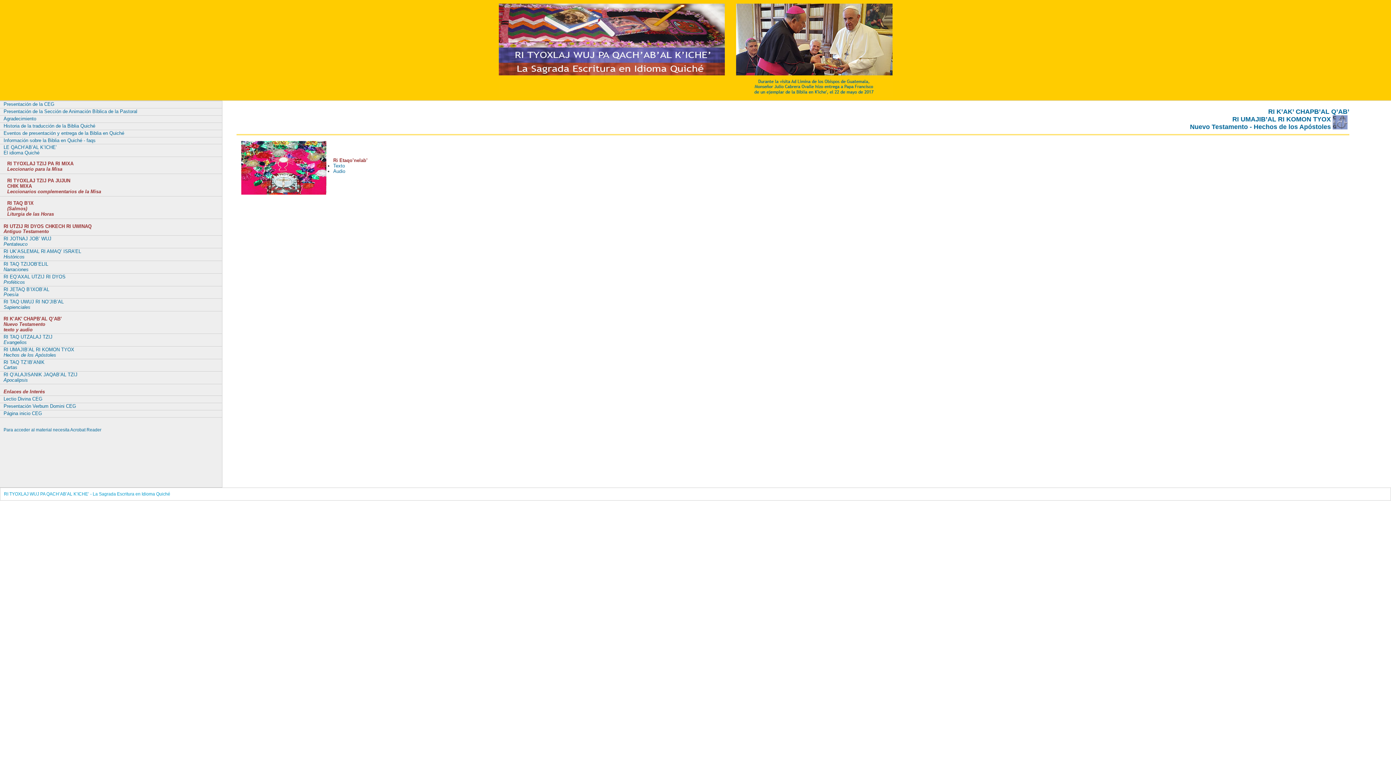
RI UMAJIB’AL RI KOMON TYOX (39, 352)
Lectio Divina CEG (23, 399)
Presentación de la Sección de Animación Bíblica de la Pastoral (70, 111)
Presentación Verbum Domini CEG (40, 406)
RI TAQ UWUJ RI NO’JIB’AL (34, 304)
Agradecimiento (20, 118)
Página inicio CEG (23, 413)
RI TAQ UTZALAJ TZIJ (28, 339)
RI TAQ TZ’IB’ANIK (24, 365)
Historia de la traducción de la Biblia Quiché (49, 126)
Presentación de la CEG (29, 104)
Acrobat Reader (85, 429)
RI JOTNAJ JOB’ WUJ (27, 241)
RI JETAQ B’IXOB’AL (26, 292)
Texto (339, 166)
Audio (339, 171)
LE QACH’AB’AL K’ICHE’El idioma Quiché (30, 150)
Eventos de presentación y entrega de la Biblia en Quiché (64, 133)
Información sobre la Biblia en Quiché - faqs (50, 140)
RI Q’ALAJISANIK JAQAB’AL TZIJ (41, 377)
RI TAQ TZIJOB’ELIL (26, 266)
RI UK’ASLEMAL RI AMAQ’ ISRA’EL (42, 254)
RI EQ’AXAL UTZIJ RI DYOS (35, 279)
